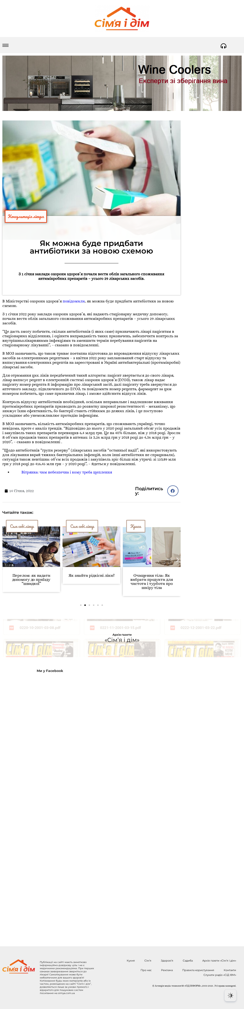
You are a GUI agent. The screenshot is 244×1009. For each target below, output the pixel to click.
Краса (135, 526)
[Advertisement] (41, 806)
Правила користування (198, 970)
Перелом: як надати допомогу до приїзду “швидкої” (31, 579)
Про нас (146, 970)
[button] (172, 490)
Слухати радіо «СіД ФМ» (219, 975)
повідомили (74, 301)
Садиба (188, 960)
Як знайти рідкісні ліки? (91, 575)
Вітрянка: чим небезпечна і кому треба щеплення (66, 472)
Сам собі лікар (22, 526)
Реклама (167, 970)
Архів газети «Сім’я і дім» (219, 960)
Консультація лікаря (26, 216)
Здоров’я (167, 960)
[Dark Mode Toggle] (230, 995)
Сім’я (147, 960)
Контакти (230, 970)
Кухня (131, 960)
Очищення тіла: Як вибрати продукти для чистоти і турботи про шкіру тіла (151, 581)
